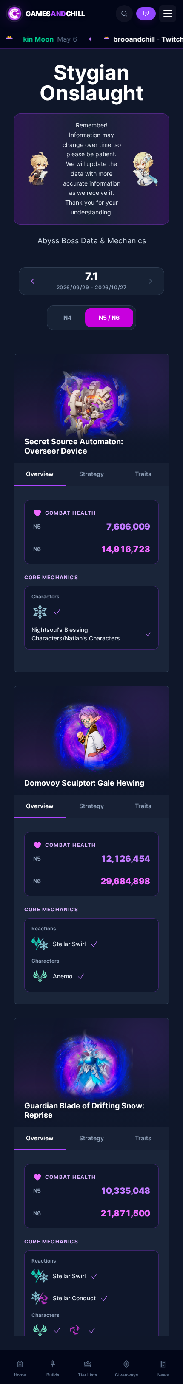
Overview (40, 473)
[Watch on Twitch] (146, 13)
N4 (67, 317)
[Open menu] (167, 13)
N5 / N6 (109, 317)
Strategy (91, 473)
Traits (143, 473)
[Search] (124, 13)
